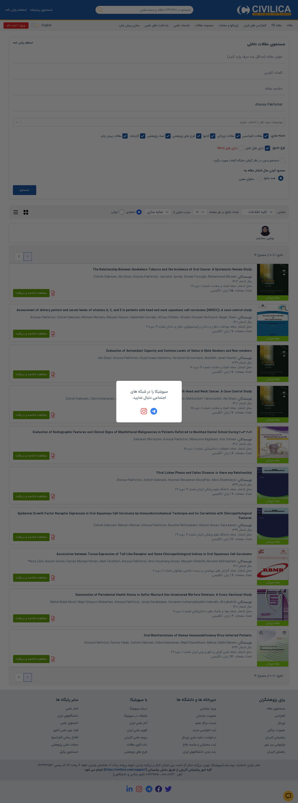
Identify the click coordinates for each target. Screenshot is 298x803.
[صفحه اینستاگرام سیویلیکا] (144, 411)
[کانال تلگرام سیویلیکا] (153, 411)
